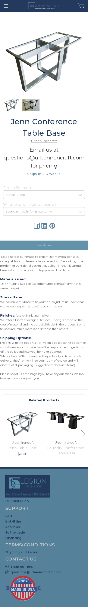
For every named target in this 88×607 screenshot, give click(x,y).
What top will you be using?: (30, 205)
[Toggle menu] (6, 6)
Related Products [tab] (44, 400)
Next (83, 433)
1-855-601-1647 (22, 567)
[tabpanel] (22, 437)
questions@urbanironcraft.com (36, 572)
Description (44, 245)
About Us (12, 527)
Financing (13, 538)
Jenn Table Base (22, 448)
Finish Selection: (19, 188)
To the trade (15, 532)
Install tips (13, 521)
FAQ (8, 516)
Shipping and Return (21, 552)
